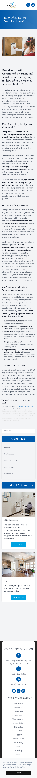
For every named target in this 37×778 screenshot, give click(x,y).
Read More (18, 544)
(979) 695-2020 (18, 674)
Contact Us (8, 474)
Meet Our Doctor (10, 460)
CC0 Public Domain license (25, 406)
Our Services (9, 454)
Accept (18, 773)
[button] (4, 4)
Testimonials (9, 467)
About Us (7, 447)
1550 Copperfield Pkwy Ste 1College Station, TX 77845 (18, 662)
